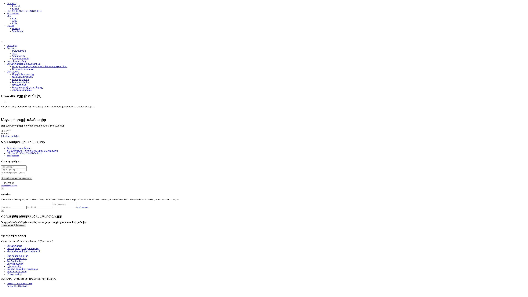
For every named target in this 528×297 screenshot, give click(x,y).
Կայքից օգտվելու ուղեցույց (27, 87)
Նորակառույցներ (17, 61)
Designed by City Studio (17, 286)
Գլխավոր (12, 45)
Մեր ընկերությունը (23, 74)
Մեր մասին (13, 72)
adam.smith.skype (9, 186)
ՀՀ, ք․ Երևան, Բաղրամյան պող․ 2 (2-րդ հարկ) (32, 151)
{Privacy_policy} (14, 274)
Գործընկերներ (20, 79)
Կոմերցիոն (18, 56)
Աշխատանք (19, 85)
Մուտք (16, 28)
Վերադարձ (7, 225)
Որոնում (11, 48)
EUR (14, 18)
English (15, 8)
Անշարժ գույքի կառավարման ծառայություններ (39, 66)
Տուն (14, 53)
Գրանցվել (17, 31)
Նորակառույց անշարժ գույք (23, 248)
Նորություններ (20, 82)
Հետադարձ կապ (22, 90)
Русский (16, 6)
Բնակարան (19, 51)
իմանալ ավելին (10, 136)
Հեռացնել (20, 225)
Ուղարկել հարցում (23, 69)
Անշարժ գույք (14, 246)
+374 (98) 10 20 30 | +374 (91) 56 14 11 (24, 153)
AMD (14, 21)
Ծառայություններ (22, 77)
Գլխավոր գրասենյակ (19, 148)
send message (83, 207)
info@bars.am (13, 156)
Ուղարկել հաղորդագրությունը (16, 178)
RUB (14, 23)
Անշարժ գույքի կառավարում (23, 64)
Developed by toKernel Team (19, 283)
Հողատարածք (20, 58)
